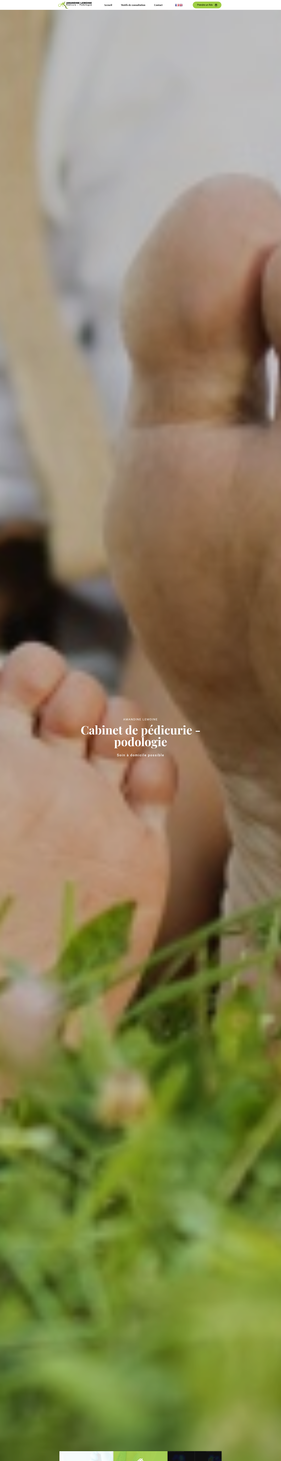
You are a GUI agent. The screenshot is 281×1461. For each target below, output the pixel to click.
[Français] (177, 4)
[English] (181, 4)
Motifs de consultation (133, 4)
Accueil (108, 4)
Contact (158, 4)
